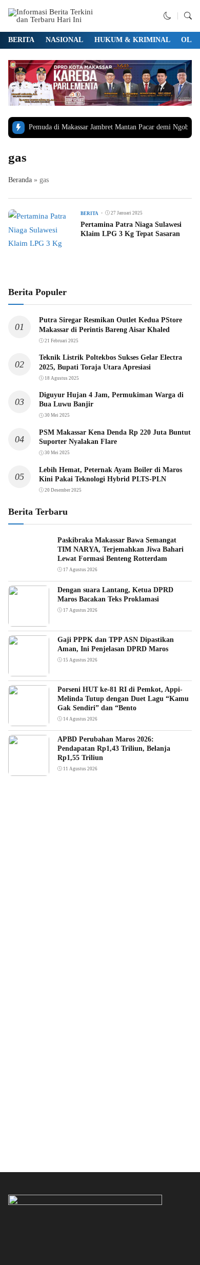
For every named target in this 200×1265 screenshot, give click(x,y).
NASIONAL (64, 40)
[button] (167, 16)
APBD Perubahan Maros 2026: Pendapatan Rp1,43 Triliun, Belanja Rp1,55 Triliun (113, 748)
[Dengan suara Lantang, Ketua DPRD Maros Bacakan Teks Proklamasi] (28, 619)
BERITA (21, 40)
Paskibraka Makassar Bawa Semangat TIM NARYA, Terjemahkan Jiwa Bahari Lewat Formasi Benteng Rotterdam (120, 549)
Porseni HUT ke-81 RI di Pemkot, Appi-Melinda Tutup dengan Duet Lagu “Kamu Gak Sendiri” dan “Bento (123, 699)
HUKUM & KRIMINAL (132, 40)
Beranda (20, 180)
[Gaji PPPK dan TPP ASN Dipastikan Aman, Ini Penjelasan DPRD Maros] (28, 669)
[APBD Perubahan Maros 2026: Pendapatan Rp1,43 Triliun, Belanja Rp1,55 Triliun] (28, 769)
